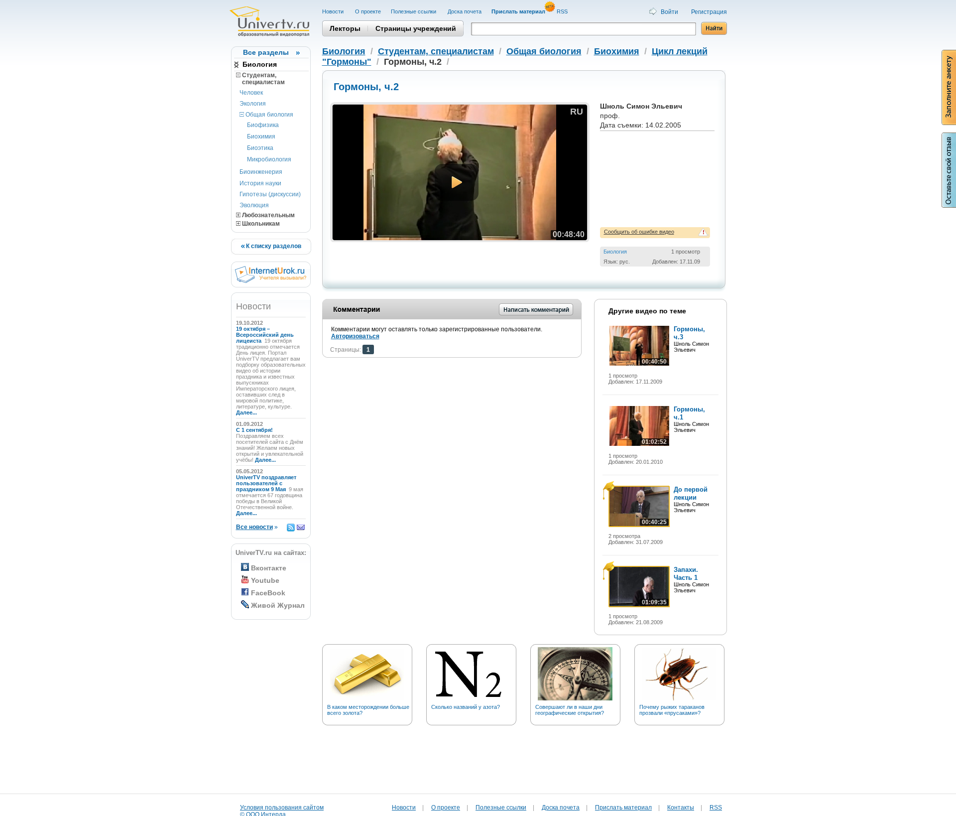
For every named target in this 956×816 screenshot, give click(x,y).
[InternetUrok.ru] (270, 280)
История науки (260, 183)
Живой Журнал (278, 605)
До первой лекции (691, 493)
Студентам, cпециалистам (260, 79)
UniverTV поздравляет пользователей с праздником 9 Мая (266, 483)
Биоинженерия (260, 171)
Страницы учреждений (415, 28)
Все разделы (266, 52)
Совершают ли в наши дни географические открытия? (569, 710)
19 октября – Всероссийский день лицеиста (265, 335)
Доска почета (464, 11)
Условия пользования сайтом (282, 807)
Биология (259, 64)
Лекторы (345, 28)
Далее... (246, 412)
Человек (251, 92)
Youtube (265, 580)
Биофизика (263, 125)
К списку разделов (272, 246)
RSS (563, 11)
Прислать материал (623, 807)
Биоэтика (260, 147)
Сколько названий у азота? (465, 707)
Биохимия (261, 136)
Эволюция (254, 205)
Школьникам (260, 223)
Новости (333, 11)
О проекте (368, 11)
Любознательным (267, 215)
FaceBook (268, 593)
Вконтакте (268, 568)
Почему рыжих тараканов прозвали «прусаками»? (672, 710)
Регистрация (709, 11)
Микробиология (269, 159)
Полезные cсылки (414, 11)
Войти (669, 11)
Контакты (680, 807)
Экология (252, 103)
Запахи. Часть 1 (686, 573)
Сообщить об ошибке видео (639, 232)
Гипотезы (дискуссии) (270, 194)
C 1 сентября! (255, 430)
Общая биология (268, 114)
